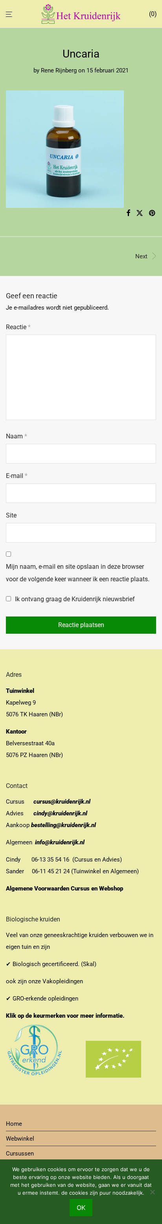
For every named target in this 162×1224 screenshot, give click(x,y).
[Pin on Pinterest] (152, 213)
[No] (152, 1192)
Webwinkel (20, 1138)
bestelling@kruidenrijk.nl (63, 825)
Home (14, 1123)
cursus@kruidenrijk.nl (61, 801)
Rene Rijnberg (59, 70)
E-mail (17, 476)
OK (81, 1207)
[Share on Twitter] (139, 213)
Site (11, 515)
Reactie (18, 327)
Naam (16, 436)
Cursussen (20, 1153)
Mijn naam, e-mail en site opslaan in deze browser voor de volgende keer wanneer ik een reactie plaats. (77, 573)
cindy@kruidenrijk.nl (60, 813)
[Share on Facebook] (128, 213)
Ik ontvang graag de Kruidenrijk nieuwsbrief (74, 599)
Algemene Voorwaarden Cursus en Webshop (65, 888)
